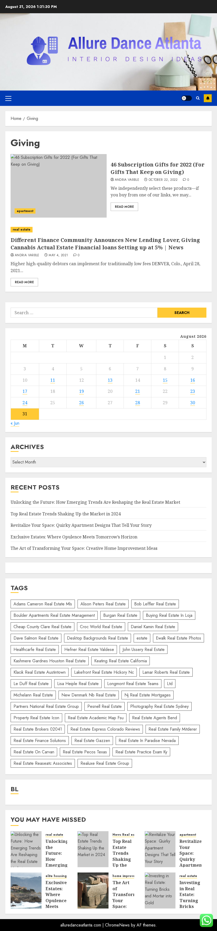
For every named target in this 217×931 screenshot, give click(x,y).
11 (52, 380)
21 (137, 391)
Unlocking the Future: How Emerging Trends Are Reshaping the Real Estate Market (95, 502)
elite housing (56, 876)
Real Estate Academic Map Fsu (96, 718)
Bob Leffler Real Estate (155, 604)
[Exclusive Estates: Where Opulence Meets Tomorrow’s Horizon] (26, 890)
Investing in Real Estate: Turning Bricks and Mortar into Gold (189, 903)
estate (142, 638)
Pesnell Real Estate (104, 706)
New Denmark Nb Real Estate (88, 695)
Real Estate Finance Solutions (39, 740)
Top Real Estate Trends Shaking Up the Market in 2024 (66, 514)
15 (165, 380)
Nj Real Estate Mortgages (147, 695)
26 (81, 403)
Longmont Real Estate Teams (133, 684)
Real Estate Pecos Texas (85, 752)
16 (192, 380)
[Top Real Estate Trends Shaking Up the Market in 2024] (93, 849)
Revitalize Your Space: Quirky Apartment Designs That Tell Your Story (81, 525)
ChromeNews (117, 925)
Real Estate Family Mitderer (172, 729)
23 (192, 391)
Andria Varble (127, 180)
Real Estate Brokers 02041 (37, 729)
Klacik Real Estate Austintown (39, 672)
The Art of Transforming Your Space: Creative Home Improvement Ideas (84, 548)
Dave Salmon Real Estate (35, 638)
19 (81, 391)
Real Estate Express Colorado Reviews (105, 729)
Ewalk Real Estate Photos (178, 638)
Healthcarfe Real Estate (34, 649)
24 (24, 403)
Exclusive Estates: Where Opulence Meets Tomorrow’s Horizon (74, 537)
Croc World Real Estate (101, 627)
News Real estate (126, 835)
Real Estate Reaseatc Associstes (42, 763)
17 (24, 391)
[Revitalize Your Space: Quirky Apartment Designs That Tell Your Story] (160, 849)
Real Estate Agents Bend (154, 718)
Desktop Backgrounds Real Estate (97, 638)
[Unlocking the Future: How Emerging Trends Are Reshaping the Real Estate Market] (26, 849)
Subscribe (208, 98)
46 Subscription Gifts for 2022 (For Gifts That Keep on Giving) (158, 168)
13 (110, 380)
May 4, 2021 (58, 255)
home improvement (127, 876)
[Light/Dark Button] (186, 98)
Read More (124, 206)
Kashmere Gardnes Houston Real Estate (49, 661)
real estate (21, 229)
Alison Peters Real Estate (103, 604)
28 (137, 403)
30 (192, 403)
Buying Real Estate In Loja (169, 615)
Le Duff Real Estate (31, 684)
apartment (25, 211)
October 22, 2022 (163, 180)
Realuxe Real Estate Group (104, 763)
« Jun (15, 423)
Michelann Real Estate (33, 695)
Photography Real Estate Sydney (159, 706)
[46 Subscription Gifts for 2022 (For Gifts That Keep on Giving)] (59, 186)
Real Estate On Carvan (33, 752)
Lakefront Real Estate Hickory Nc (104, 672)
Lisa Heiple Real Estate (78, 684)
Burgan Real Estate (120, 615)
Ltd (170, 684)
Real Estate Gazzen (92, 740)
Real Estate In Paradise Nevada (147, 740)
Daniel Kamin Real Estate (153, 627)
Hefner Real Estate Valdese (89, 649)
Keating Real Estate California (120, 661)
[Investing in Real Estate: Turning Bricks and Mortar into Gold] (160, 890)
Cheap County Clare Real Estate (42, 627)
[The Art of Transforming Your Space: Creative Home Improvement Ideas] (93, 890)
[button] (8, 98)
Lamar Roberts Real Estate (166, 672)
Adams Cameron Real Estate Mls (42, 604)
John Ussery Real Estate (144, 649)
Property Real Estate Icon (36, 718)
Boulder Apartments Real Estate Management (54, 615)
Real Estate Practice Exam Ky (141, 752)
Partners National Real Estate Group (46, 706)
